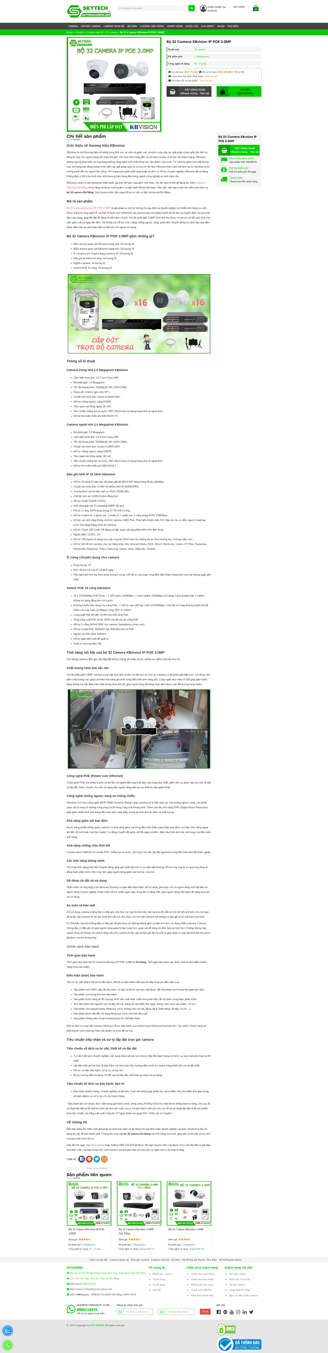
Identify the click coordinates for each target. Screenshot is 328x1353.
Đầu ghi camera (140, 1259)
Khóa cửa (192, 26)
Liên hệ (157, 1290)
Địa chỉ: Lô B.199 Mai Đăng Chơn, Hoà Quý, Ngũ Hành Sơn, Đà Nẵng (108, 1273)
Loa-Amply (207, 26)
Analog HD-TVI (146, 1249)
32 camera (111, 32)
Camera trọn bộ (114, 26)
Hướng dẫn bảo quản (202, 1284)
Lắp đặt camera (90, 26)
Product (80, 32)
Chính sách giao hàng (202, 1273)
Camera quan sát (119, 1259)
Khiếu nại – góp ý (162, 1273)
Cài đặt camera (237, 1284)
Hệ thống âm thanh (193, 1259)
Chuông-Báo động (152, 26)
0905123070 (89, 1283)
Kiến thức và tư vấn (239, 1279)
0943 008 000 (224, 72)
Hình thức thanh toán (202, 1295)
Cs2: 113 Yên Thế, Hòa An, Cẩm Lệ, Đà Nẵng (94, 1278)
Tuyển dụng (159, 1279)
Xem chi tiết (211, 76)
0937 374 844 (191, 72)
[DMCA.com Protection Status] (225, 1329)
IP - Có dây (200, 63)
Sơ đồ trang (159, 1284)
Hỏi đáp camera (237, 1273)
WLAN (220, 26)
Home (70, 32)
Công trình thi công (239, 1290)
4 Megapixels (88, 1244)
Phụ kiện (233, 26)
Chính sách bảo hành (202, 1279)
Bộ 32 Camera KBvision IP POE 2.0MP (89, 208)
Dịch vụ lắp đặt (99, 1259)
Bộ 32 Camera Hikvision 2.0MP (185, 1229)
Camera (73, 26)
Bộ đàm (132, 26)
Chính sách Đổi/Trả (201, 1290)
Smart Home (175, 26)
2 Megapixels (201, 56)
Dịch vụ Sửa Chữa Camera (243, 1295)
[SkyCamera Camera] (89, 11)
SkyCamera (97, 1145)
